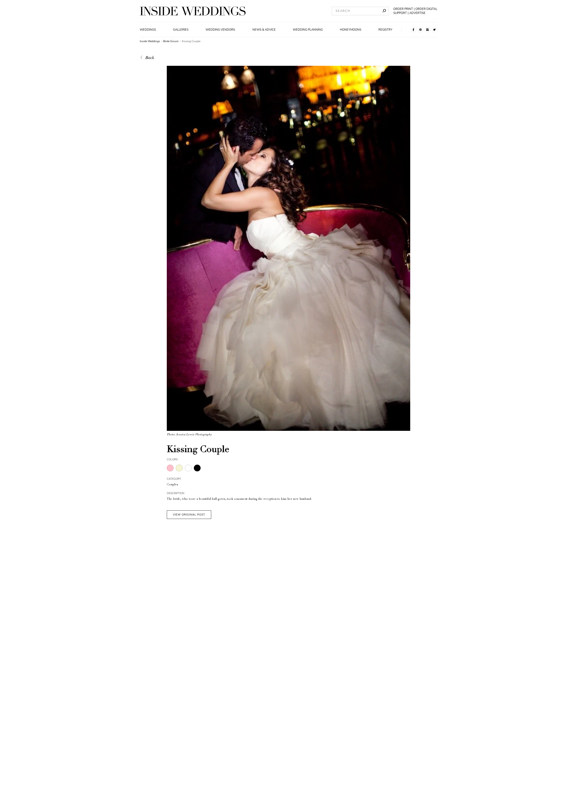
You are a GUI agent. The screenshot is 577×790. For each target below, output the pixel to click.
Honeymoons (350, 30)
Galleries (180, 30)
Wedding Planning (308, 30)
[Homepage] (193, 11)
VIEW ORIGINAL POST (189, 514)
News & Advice (264, 30)
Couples (172, 484)
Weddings (148, 30)
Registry (385, 30)
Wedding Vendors (220, 30)
